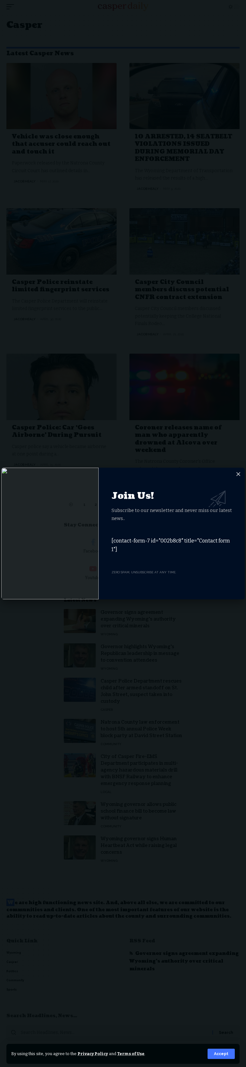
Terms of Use (130, 1053)
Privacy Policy (93, 1053)
